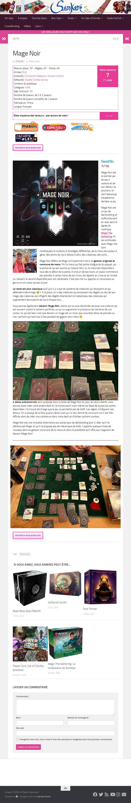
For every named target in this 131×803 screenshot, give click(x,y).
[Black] (30, 588)
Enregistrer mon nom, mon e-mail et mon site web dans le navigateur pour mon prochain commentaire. (66, 739)
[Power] (30, 643)
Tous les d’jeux (39, 18)
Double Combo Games (36, 79)
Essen (71, 18)
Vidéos (27, 26)
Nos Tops (56, 18)
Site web (20, 728)
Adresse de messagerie (78, 717)
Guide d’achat (114, 18)
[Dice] (100, 586)
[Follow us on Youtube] (112, 794)
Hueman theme (43, 796)
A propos (22, 18)
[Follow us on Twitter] (101, 794)
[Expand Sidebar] (4, 39)
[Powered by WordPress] (17, 796)
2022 (24, 72)
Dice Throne (90, 608)
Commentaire (23, 696)
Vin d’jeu (9, 18)
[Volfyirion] (65, 583)
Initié (16, 38)
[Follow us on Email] (124, 794)
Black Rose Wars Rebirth (27, 611)
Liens (38, 26)
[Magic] (65, 642)
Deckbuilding (25, 554)
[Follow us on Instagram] (118, 794)
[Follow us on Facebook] (95, 794)
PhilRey (20, 61)
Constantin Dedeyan (35, 75)
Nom (19, 717)
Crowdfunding (12, 26)
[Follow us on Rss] (106, 794)
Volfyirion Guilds (57, 602)
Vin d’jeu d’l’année (90, 18)
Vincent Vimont (55, 75)
